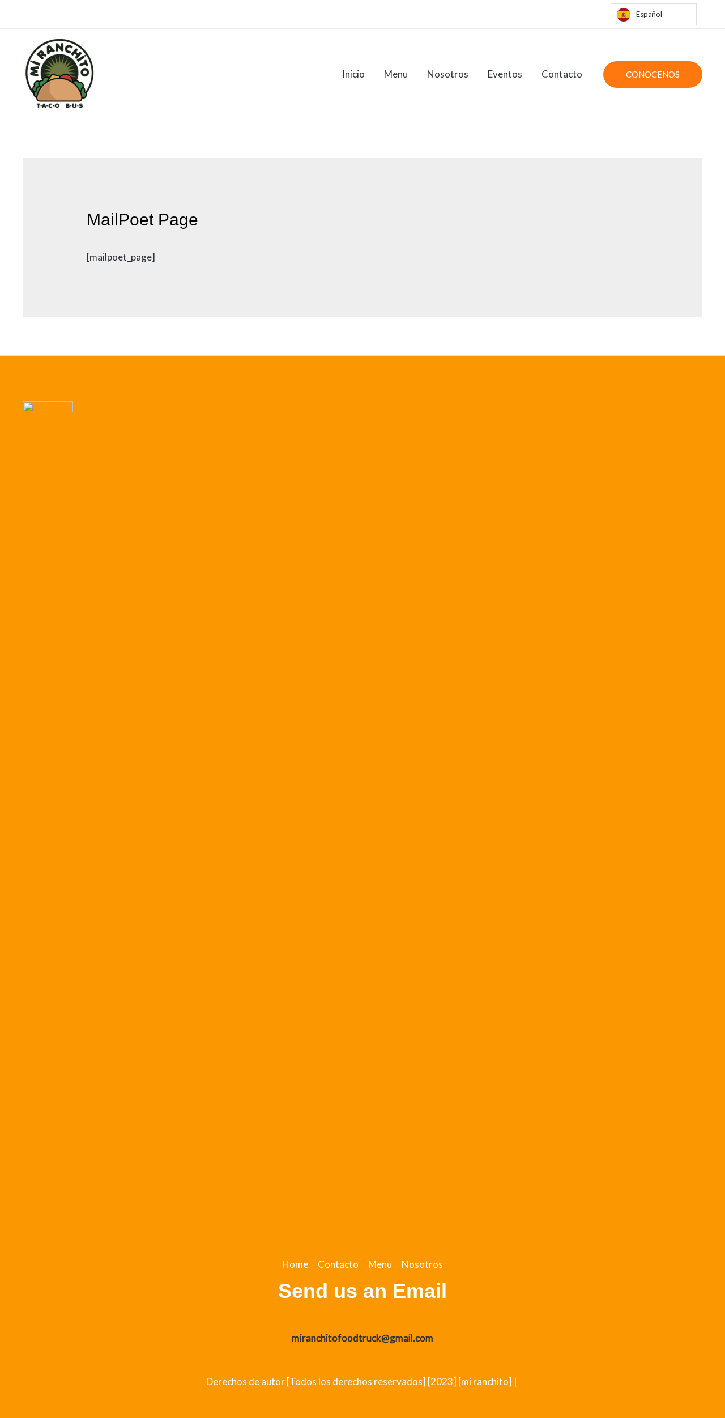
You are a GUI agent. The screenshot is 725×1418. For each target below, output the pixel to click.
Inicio (353, 74)
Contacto (561, 74)
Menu (396, 74)
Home (295, 1264)
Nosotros (447, 74)
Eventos (505, 74)
